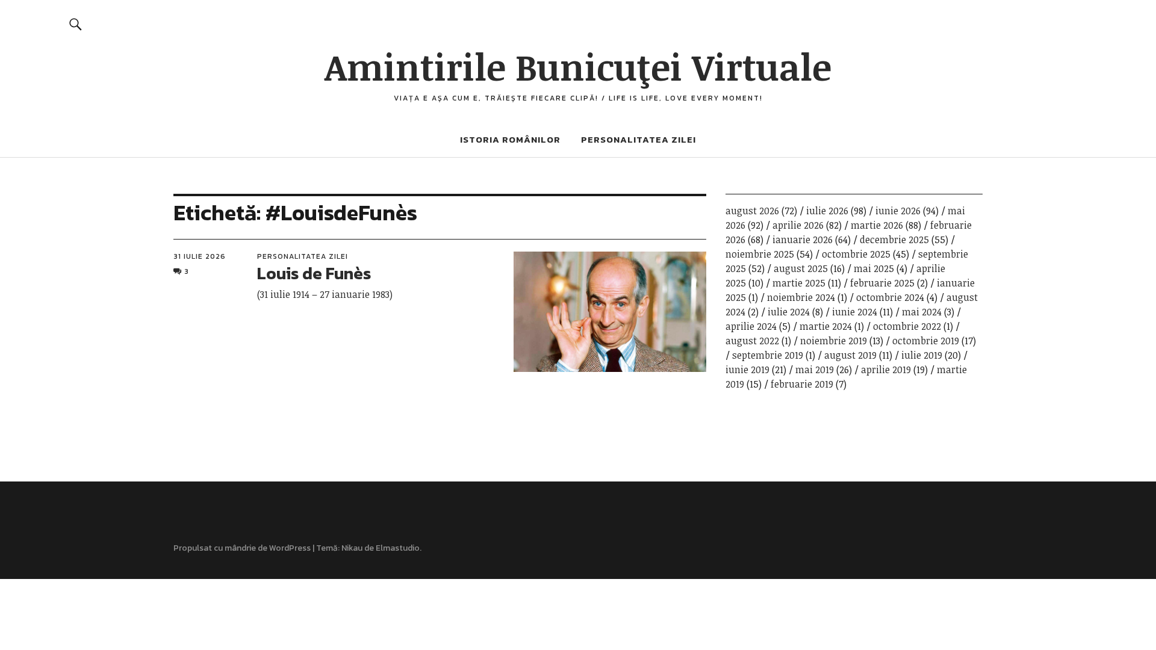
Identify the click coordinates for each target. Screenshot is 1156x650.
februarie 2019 (802, 384)
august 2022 (752, 340)
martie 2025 (798, 282)
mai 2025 (874, 268)
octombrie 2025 (856, 254)
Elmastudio (398, 548)
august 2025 (801, 268)
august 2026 (752, 210)
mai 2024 (922, 311)
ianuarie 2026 (802, 239)
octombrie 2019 (925, 340)
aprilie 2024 (751, 326)
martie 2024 (826, 326)
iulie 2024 (789, 311)
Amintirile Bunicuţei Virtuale (578, 66)
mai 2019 (814, 369)
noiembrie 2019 (833, 340)
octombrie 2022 (907, 326)
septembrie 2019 (767, 355)
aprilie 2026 (798, 225)
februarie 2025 (882, 282)
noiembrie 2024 (801, 297)
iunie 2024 (854, 311)
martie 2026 (877, 225)
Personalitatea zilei (638, 139)
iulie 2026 (827, 210)
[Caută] (76, 24)
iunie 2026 (898, 210)
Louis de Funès (314, 273)
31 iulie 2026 (199, 256)
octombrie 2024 (890, 297)
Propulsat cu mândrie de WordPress (242, 548)
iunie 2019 (747, 369)
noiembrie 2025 (760, 254)
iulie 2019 (921, 355)
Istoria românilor (510, 139)
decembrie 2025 (894, 239)
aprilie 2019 (886, 369)
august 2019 (850, 355)
